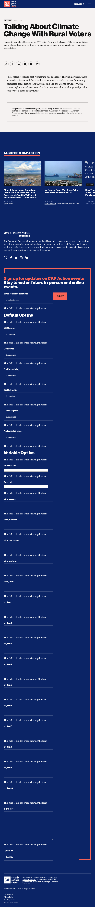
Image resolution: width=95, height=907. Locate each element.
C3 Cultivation (11, 390)
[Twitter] (6, 258)
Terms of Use (8, 894)
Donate (78, 3)
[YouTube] (16, 258)
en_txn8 (8, 747)
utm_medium (10, 519)
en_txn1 (7, 602)
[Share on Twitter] (6, 63)
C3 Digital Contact (13, 431)
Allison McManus (62, 204)
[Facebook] (11, 258)
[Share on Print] (37, 63)
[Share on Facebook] (12, 63)
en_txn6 (8, 705)
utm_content (10, 561)
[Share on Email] (30, 63)
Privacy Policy (8, 897)
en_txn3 (8, 643)
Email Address (16, 293)
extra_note (9, 809)
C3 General (9, 328)
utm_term (8, 581)
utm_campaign (11, 540)
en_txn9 (8, 767)
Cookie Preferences (11, 903)
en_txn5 (8, 685)
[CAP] (12, 880)
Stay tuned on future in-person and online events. (44, 282)
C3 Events (9, 348)
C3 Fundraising (11, 369)
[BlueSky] (26, 258)
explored (18, 87)
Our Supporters (9, 900)
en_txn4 (8, 664)
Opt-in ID (8, 850)
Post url (8, 482)
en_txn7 (8, 726)
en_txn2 (8, 623)
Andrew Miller (74, 204)
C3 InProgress (11, 410)
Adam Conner (8, 204)
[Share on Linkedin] (18, 63)
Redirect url (10, 465)
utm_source (10, 499)
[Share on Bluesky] (24, 63)
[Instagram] (21, 258)
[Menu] (89, 4)
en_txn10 (8, 788)
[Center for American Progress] (7, 4)
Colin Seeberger (50, 204)
